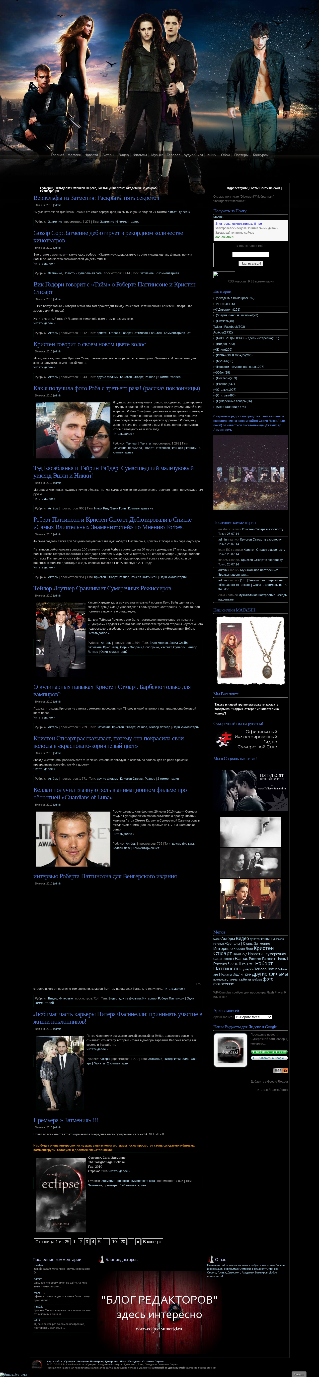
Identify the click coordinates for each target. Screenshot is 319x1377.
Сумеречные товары (234, 401)
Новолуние (151, 647)
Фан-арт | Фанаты (138, 443)
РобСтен (155, 333)
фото (268, 979)
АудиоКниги (193, 155)
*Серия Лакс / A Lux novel (237, 315)
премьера (135, 448)
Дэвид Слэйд (178, 643)
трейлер (257, 979)
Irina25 (38, 1306)
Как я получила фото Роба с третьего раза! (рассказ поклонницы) (116, 388)
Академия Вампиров (90, 1361)
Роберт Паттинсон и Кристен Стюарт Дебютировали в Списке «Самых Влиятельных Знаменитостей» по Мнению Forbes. (112, 523)
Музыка (157, 155)
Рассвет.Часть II (227, 964)
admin (222, 539)
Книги (212, 155)
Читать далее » (179, 212)
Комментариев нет (177, 333)
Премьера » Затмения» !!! (66, 1120)
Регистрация (49, 191)
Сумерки (179, 647)
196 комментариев (133, 1185)
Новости (91, 155)
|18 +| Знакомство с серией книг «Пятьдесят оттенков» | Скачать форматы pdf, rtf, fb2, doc (253, 585)
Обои (225, 155)
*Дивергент (228, 309)
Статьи (226, 389)
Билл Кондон (159, 643)
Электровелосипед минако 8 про (238, 223)
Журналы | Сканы (239, 943)
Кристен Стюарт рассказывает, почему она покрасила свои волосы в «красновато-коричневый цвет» (108, 742)
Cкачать (225, 321)
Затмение (55, 221)
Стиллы (226, 395)
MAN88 (218, 217)
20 (123, 1241)
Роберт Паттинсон (134, 333)
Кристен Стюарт (108, 333)
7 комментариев (167, 273)
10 (114, 1241)
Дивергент (111, 1361)
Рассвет (166, 647)
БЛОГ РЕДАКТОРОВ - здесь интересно (248, 338)
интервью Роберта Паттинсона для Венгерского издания (105, 876)
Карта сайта (54, 1361)
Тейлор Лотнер (159, 727)
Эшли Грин (118, 508)
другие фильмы (108, 377)
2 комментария (168, 778)
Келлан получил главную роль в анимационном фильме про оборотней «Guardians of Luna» (110, 793)
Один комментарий (173, 577)
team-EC (39, 1292)
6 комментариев (127, 221)
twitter (217, 938)
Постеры (241, 155)
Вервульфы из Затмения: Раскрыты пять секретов (96, 197)
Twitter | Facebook (229, 327)
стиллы (232, 979)
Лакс (123, 1361)
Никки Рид (101, 508)
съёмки (245, 979)
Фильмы (140, 155)
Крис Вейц (110, 647)
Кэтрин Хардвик (130, 647)
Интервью (66, 998)
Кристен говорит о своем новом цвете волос (89, 344)
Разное (150, 377)
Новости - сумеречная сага (83, 273)
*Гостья (226, 304)
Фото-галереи (231, 407)
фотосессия (224, 984)
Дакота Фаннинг (261, 939)
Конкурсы (260, 155)
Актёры (108, 155)
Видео (124, 155)
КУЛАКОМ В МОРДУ (234, 355)
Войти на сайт (269, 188)
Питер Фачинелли (176, 1059)
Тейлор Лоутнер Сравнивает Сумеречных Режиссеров (102, 588)
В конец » (152, 1241)
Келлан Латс (122, 848)
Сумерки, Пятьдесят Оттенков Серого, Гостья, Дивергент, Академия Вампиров (98, 188)
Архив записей (223, 1017)
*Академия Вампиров (235, 298)
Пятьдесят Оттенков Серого (145, 1361)
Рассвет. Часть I (275, 959)
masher (38, 1265)
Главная (57, 155)
